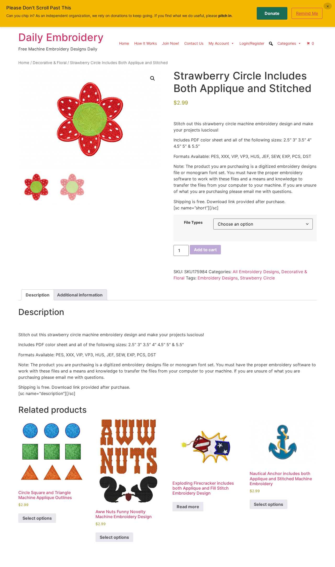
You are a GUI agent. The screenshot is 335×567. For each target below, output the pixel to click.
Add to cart (205, 249)
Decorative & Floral (49, 62)
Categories (286, 43)
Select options (37, 518)
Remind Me (307, 13)
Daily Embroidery (61, 37)
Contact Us (193, 43)
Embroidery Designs (218, 277)
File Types (193, 222)
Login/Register (251, 43)
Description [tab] (37, 294)
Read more (188, 506)
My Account (219, 43)
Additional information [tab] (80, 294)
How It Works (145, 43)
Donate (272, 13)
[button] (152, 78)
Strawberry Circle (257, 277)
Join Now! (170, 43)
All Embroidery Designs (256, 271)
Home (124, 43)
